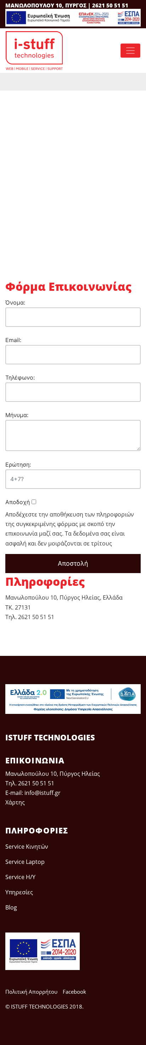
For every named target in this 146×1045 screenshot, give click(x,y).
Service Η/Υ (20, 877)
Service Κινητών (26, 846)
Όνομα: (15, 302)
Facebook (74, 991)
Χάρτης (15, 802)
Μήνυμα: (16, 414)
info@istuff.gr (42, 793)
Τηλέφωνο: (20, 377)
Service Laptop (25, 862)
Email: (13, 339)
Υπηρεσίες (19, 892)
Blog (11, 907)
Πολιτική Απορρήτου (31, 991)
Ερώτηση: (18, 464)
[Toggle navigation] (130, 51)
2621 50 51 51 (36, 783)
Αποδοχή (18, 502)
